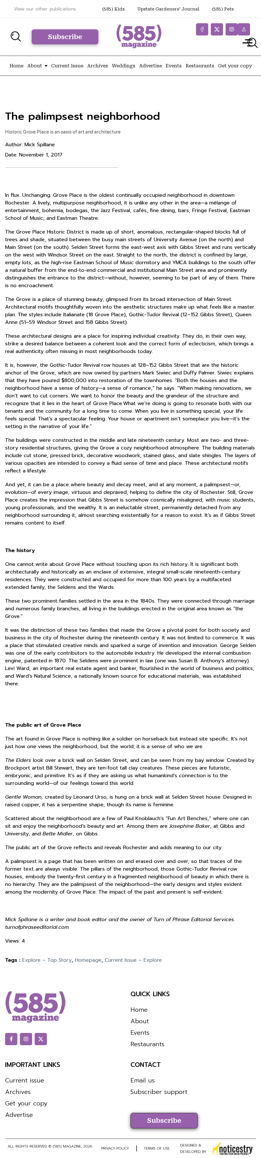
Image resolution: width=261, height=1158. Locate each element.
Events (174, 65)
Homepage (88, 960)
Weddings (123, 65)
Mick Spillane (39, 144)
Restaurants (200, 65)
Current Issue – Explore (133, 960)
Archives (97, 65)
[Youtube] (244, 29)
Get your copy (235, 65)
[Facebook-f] (202, 29)
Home (16, 65)
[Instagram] (232, 29)
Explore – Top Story (47, 960)
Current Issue (67, 65)
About (34, 65)
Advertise (150, 65)
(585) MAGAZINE (67, 1146)
